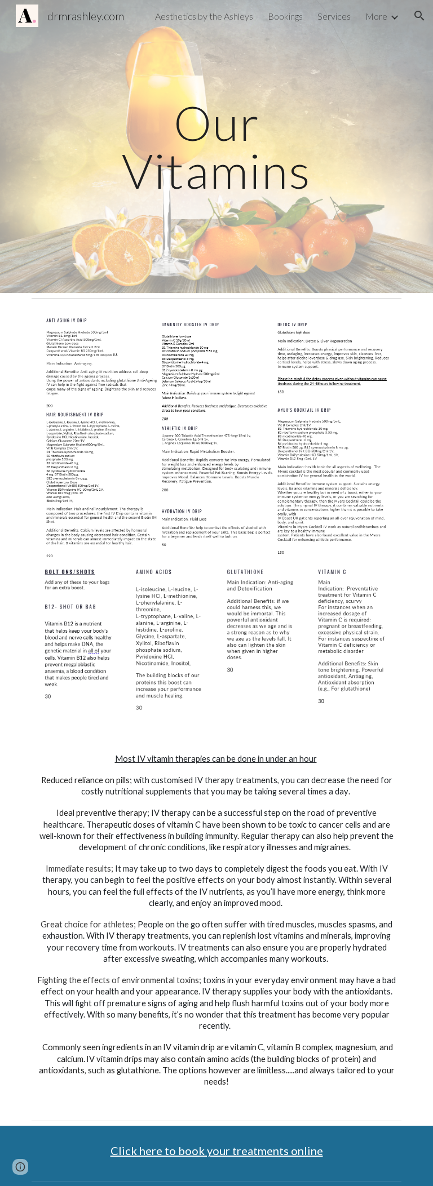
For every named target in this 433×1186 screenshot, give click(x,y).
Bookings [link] (285, 16)
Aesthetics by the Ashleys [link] (204, 16)
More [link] (376, 16)
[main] (216, 146)
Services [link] (334, 16)
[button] (419, 15)
